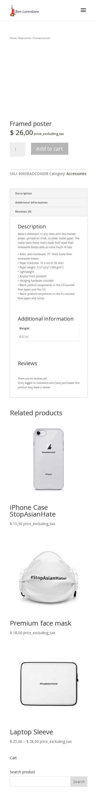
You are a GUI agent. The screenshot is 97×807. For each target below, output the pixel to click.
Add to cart (49, 148)
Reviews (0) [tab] (23, 211)
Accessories (25, 38)
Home (13, 38)
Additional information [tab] (31, 202)
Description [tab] (23, 193)
